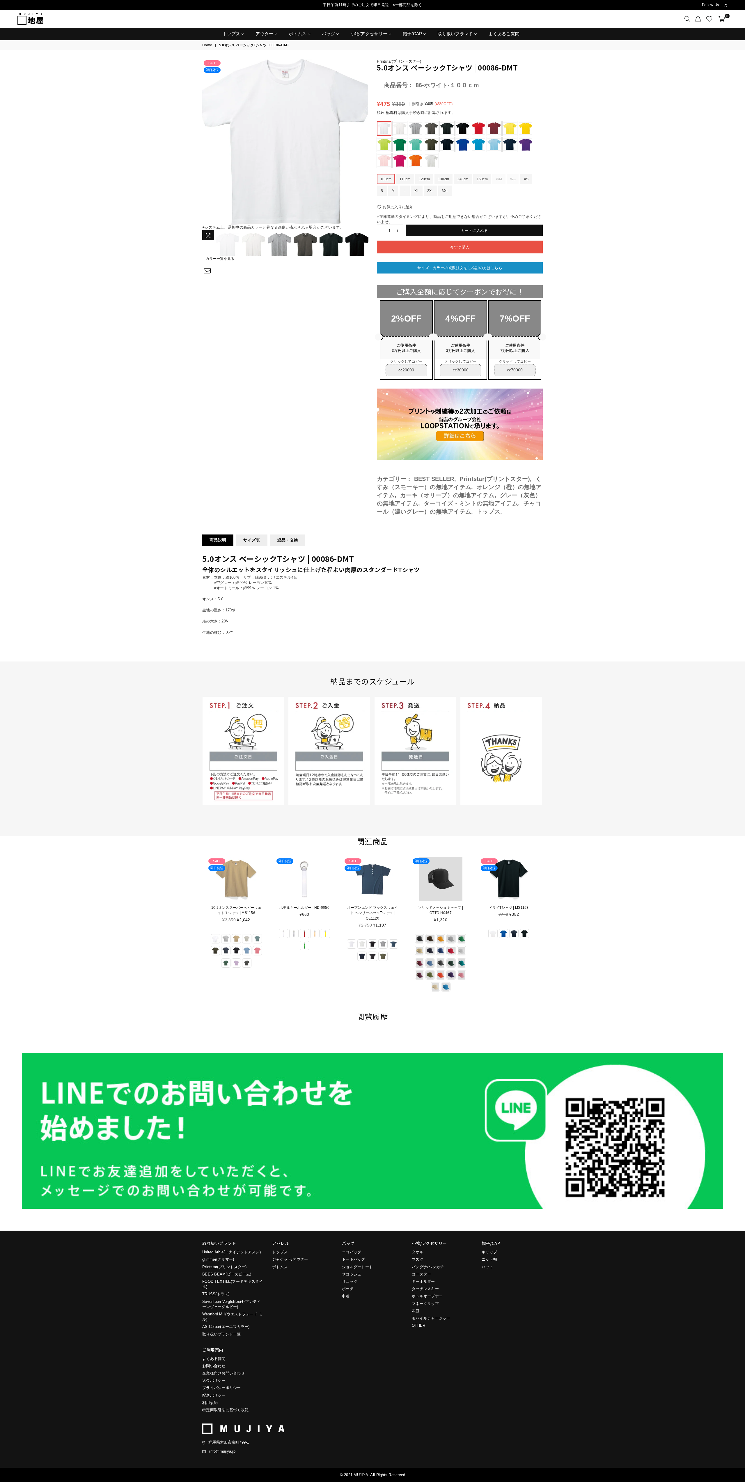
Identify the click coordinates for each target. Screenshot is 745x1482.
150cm (482, 179)
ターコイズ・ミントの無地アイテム (471, 503)
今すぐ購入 (459, 247)
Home (207, 45)
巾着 (346, 1296)
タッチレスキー (425, 1289)
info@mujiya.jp (222, 1451)
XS (526, 179)
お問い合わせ (214, 1366)
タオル (417, 1252)
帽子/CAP (413, 33)
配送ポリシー (214, 1395)
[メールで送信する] (207, 270)
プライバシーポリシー (221, 1388)
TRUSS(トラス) (216, 1294)
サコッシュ (351, 1274)
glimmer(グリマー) (218, 1259)
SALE (212, 63)
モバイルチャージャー (431, 1318)
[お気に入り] (709, 19)
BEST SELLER (434, 479)
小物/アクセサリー (370, 33)
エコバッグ (351, 1252)
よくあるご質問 (503, 33)
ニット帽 (489, 1259)
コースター (421, 1274)
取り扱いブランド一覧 (221, 1334)
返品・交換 (287, 540)
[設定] (698, 19)
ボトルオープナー (427, 1296)
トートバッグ (353, 1259)
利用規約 (210, 1402)
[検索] (687, 19)
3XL (445, 191)
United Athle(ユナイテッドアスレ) (231, 1252)
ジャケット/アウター (290, 1259)
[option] (285, 142)
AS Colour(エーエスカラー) (226, 1326)
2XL (430, 191)
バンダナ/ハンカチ (428, 1267)
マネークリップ (425, 1303)
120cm (424, 179)
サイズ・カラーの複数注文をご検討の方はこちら (459, 268)
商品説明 (218, 540)
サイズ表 (251, 540)
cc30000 (461, 370)
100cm (385, 179)
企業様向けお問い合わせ (223, 1373)
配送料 (392, 112)
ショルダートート (357, 1267)
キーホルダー (423, 1281)
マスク (417, 1259)
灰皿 (416, 1311)
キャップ (489, 1252)
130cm (443, 179)
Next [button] (363, 142)
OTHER (418, 1325)
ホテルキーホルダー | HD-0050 (236, 908)
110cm (405, 179)
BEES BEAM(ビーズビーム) (226, 1274)
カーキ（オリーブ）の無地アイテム (447, 495)
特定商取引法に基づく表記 (225, 1410)
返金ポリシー (214, 1380)
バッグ (329, 33)
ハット (487, 1267)
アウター (265, 33)
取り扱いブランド (455, 33)
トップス (232, 33)
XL (416, 191)
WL (513, 179)
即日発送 (212, 70)
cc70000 (515, 370)
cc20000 (406, 370)
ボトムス (298, 33)
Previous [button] (207, 142)
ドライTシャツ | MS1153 (440, 908)
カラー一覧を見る (220, 259)
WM (499, 179)
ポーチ (348, 1289)
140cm (462, 179)
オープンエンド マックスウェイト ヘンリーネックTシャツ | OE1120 (304, 913)
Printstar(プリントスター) (399, 61)
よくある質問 (214, 1358)
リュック (349, 1281)
